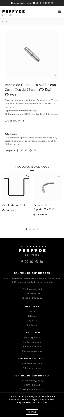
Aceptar (32, 412)
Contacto (32, 325)
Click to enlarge (54, 74)
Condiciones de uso (32, 363)
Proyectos (32, 320)
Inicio (32, 311)
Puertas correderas (32, 351)
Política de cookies (32, 368)
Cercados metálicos (32, 346)
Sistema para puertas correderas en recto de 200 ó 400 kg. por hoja (31, 142)
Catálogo (32, 316)
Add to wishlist (16, 120)
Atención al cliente (22, 3)
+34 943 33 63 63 (44, 3)
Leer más (11, 210)
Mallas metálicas (32, 342)
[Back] (5, 21)
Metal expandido (32, 337)
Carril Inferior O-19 (13, 205)
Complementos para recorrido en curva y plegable (30, 137)
